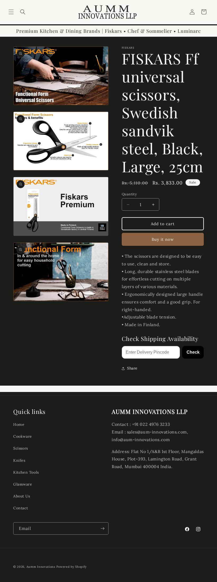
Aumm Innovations (40, 567)
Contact (20, 508)
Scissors (20, 448)
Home (18, 424)
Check (193, 352)
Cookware (22, 436)
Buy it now (163, 239)
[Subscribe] (102, 528)
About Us (21, 496)
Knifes (19, 460)
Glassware (22, 484)
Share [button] (132, 368)
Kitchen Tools (26, 472)
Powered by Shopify (71, 567)
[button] (11, 12)
